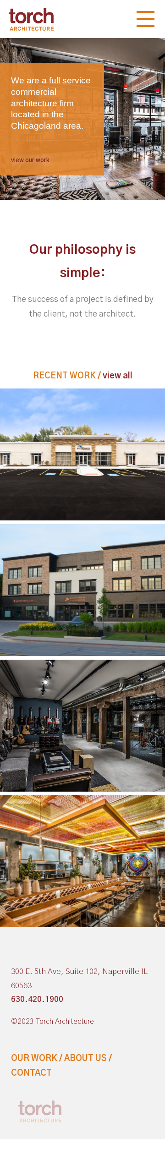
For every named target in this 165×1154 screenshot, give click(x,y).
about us (85, 1059)
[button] (30, 161)
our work (34, 1059)
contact (31, 1073)
